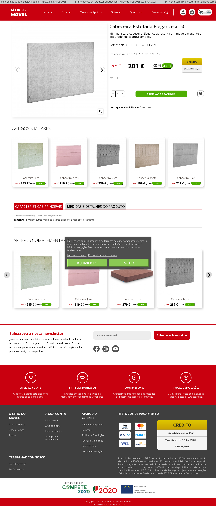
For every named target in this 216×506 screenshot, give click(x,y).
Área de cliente (53, 425)
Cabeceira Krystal (147, 178)
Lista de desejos (53, 431)
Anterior (17, 70)
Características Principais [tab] (38, 206)
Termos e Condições (92, 440)
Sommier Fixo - (132, 299)
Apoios (12, 435)
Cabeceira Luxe (186, 178)
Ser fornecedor (16, 469)
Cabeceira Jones (69, 178)
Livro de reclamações (93, 451)
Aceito (129, 263)
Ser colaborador (17, 464)
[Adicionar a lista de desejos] (200, 94)
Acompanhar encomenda (52, 438)
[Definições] (192, 12)
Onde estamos (16, 429)
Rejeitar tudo (87, 263)
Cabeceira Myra (108, 178)
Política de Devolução (93, 435)
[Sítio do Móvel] (19, 12)
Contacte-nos (89, 446)
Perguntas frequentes (93, 424)
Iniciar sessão (52, 420)
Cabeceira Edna (30, 178)
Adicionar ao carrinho (161, 93)
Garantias (87, 429)
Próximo (102, 70)
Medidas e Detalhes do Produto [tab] (96, 206)
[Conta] (183, 12)
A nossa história (17, 424)
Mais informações (76, 254)
